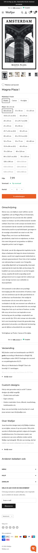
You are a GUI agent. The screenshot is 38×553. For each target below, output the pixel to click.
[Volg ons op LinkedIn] (17, 527)
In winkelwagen (19, 196)
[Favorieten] (30, 13)
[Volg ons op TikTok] (13, 527)
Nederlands (6, 516)
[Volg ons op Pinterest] (10, 527)
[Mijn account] (26, 13)
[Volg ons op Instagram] (6, 527)
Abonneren (9, 506)
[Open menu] (3, 12)
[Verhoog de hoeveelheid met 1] (22, 189)
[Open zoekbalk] (22, 13)
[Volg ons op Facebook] (3, 527)
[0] (34, 12)
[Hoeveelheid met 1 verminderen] (12, 189)
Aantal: (4, 189)
